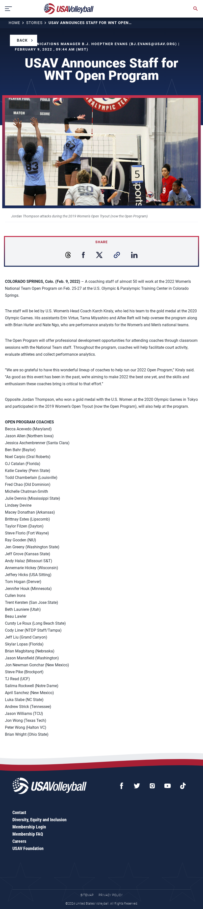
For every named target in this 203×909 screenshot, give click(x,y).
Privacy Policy (111, 895)
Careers (19, 841)
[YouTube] (167, 785)
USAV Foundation (28, 848)
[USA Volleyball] (69, 8)
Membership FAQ (27, 834)
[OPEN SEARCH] (195, 8)
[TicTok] (183, 785)
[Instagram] (152, 785)
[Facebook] (121, 785)
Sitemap (87, 895)
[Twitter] (136, 785)
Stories (34, 23)
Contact (19, 812)
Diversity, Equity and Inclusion (39, 819)
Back (22, 40)
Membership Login (29, 826)
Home (14, 23)
